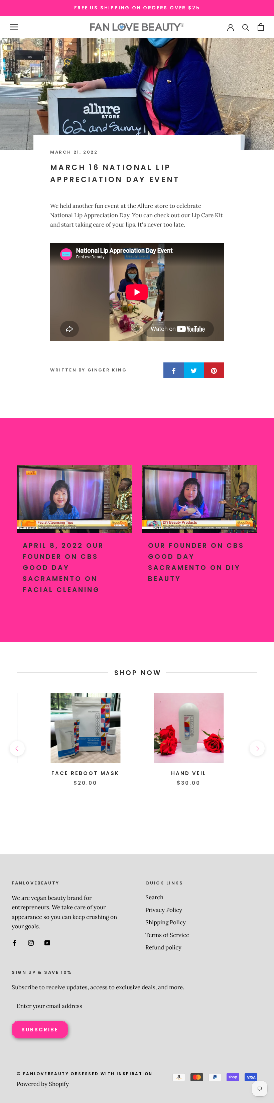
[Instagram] (31, 942)
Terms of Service (167, 935)
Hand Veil (188, 773)
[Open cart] (261, 27)
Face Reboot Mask (85, 773)
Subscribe (39, 1029)
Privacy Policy (163, 910)
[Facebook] (14, 942)
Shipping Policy (165, 922)
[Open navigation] (14, 27)
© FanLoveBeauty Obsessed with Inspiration (84, 1074)
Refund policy (163, 947)
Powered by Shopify (43, 1084)
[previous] (16, 748)
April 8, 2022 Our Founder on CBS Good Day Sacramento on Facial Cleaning (63, 567)
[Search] (245, 26)
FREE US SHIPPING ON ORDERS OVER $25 (137, 7)
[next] (256, 748)
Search (154, 897)
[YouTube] (47, 942)
